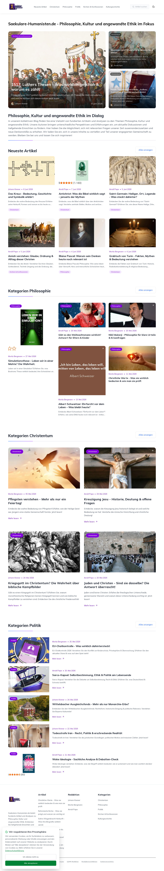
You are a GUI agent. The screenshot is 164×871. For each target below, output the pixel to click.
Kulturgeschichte (113, 7)
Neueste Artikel (40, 7)
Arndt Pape (63, 189)
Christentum (55, 7)
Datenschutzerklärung (14, 850)
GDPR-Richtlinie (73, 862)
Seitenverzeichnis (107, 862)
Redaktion (73, 794)
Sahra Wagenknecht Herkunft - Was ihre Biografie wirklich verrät (51, 822)
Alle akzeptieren (31, 863)
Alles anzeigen (146, 150)
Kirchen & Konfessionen (93, 7)
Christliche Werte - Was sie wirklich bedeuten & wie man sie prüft (51, 803)
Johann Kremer (14, 189)
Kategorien (104, 794)
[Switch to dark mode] (153, 6)
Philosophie (67, 7)
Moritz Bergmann (116, 251)
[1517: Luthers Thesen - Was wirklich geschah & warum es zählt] (57, 69)
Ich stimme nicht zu (31, 857)
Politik (77, 7)
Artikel (42, 794)
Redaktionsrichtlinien (89, 862)
